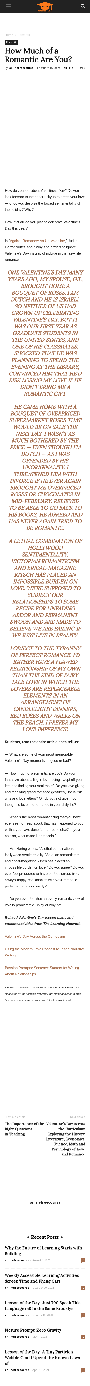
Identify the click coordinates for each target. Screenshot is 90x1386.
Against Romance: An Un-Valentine (37, 241)
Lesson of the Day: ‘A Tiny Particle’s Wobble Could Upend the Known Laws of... (42, 1357)
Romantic (24, 35)
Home (9, 35)
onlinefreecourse (21, 68)
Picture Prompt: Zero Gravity (33, 1330)
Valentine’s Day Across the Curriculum (35, 936)
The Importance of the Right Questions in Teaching (24, 1129)
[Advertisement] (45, 21)
